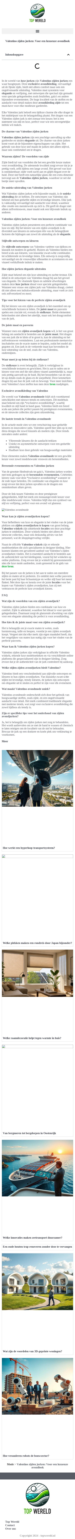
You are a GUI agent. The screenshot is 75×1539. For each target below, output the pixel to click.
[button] (37, 31)
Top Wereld (12, 1521)
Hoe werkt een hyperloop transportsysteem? (29, 847)
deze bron (7, 566)
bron (52, 384)
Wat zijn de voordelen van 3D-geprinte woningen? (32, 1351)
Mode (10, 1464)
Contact (10, 1525)
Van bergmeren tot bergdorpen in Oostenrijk (29, 1133)
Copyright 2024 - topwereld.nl (37, 1535)
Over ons (10, 1528)
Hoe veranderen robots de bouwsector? (26, 1455)
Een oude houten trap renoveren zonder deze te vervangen (37, 1246)
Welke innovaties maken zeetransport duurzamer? (32, 1237)
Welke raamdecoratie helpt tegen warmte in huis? (32, 1038)
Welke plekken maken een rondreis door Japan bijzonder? (37, 942)
